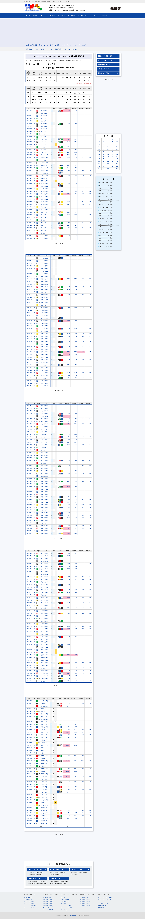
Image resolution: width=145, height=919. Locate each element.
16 (99, 147)
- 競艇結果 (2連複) (48, 905)
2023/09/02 (29, 483)
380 (76, 227)
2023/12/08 (29, 413)
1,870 (68, 579)
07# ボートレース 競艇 (105, 199)
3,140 (90, 760)
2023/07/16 (29, 623)
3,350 (68, 328)
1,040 (75, 781)
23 (108, 149)
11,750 (75, 655)
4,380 (68, 186)
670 (76, 576)
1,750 (75, 110)
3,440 (68, 183)
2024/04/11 (29, 110)
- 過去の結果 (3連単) (85, 899)
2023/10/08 (29, 444)
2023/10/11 (29, 429)
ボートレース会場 (39, 49)
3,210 (82, 760)
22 (103, 149)
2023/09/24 (29, 463)
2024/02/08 (29, 268)
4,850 (82, 528)
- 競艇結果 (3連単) (48, 899)
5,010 (68, 154)
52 (99, 164)
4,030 (90, 662)
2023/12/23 (29, 370)
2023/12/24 (29, 367)
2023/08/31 (29, 494)
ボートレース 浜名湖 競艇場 (53, 49)
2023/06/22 (29, 700)
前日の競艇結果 (84, 897)
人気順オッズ (65, 901)
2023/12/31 (29, 349)
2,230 (68, 442)
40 (117, 156)
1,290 (90, 186)
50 (112, 161)
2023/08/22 (29, 517)
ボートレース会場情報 (30, 905)
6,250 (68, 644)
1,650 (75, 372)
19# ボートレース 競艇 (105, 232)
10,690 (68, 673)
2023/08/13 (29, 568)
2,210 (68, 294)
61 (117, 166)
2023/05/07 (29, 789)
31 (99, 154)
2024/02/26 (29, 222)
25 (117, 149)
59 (108, 166)
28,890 (68, 655)
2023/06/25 (29, 668)
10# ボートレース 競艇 (105, 207)
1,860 (82, 789)
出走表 (63, 897)
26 (99, 151)
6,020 (82, 662)
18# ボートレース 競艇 (105, 229)
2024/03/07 (29, 183)
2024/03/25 (29, 154)
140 (90, 416)
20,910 (68, 662)
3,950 (68, 170)
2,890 (68, 286)
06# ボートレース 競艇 (105, 196)
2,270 (82, 157)
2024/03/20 (29, 178)
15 (117, 144)
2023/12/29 (29, 357)
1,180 (75, 729)
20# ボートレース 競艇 (105, 235)
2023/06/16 (29, 706)
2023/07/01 (29, 655)
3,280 (68, 365)
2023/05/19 (29, 768)
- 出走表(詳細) (65, 899)
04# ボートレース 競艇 (105, 191)
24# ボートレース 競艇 (105, 246)
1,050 (68, 444)
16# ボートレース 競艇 (105, 224)
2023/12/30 (29, 354)
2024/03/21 (29, 173)
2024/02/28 (29, 214)
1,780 (90, 279)
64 (108, 168)
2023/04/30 (29, 807)
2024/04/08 (29, 123)
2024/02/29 (29, 212)
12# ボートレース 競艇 (105, 213)
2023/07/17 (29, 618)
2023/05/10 (29, 776)
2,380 (82, 279)
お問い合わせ (102, 905)
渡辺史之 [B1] (44, 631)
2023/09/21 (29, 476)
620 (69, 437)
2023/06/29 (29, 662)
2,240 (82, 621)
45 (112, 159)
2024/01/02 (29, 338)
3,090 (68, 789)
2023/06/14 (29, 711)
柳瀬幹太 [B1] (44, 181)
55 (112, 164)
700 (76, 165)
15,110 (68, 139)
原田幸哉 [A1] (44, 276)
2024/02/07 (29, 271)
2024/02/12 (29, 235)
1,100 (68, 191)
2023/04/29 (29, 813)
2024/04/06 (29, 128)
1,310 (90, 528)
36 (99, 156)
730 (76, 481)
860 (90, 576)
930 (69, 670)
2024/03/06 (29, 188)
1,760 (75, 307)
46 (117, 159)
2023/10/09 (29, 439)
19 (112, 147)
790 (76, 333)
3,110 (68, 235)
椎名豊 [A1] (44, 212)
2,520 (75, 755)
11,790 (68, 416)
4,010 (68, 378)
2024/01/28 (29, 281)
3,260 (90, 424)
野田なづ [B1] (44, 478)
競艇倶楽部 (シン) (29, 897)
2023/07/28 (29, 589)
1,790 (82, 333)
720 (90, 307)
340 (90, 258)
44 (108, 159)
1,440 (75, 760)
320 (76, 222)
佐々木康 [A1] (44, 553)
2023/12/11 (29, 380)
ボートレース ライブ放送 (105, 897)
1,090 (75, 706)
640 (76, 378)
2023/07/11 (29, 631)
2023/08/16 (29, 558)
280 (76, 470)
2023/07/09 (29, 641)
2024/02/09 (29, 263)
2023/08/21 (29, 523)
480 (83, 810)
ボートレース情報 (29, 903)
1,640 (68, 568)
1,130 (68, 375)
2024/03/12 (29, 180)
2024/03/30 (29, 147)
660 (69, 227)
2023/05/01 (29, 802)
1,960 (82, 815)
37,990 (68, 352)
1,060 (68, 473)
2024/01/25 (29, 294)
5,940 (68, 372)
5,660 (75, 424)
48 (103, 161)
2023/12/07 (29, 418)
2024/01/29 (29, 276)
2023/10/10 (29, 434)
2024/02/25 (29, 225)
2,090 (68, 152)
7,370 (68, 813)
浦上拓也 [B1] (44, 183)
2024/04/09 (29, 118)
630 (90, 328)
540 (83, 294)
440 (76, 170)
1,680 (68, 706)
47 (99, 161)
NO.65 (75, 49)
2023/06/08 (29, 727)
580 (76, 354)
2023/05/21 (29, 758)
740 (76, 201)
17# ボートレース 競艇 (105, 227)
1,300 (68, 512)
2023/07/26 (29, 597)
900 (83, 204)
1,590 (90, 333)
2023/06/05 (29, 742)
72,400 (68, 533)
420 (76, 175)
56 (117, 164)
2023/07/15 (29, 628)
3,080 (68, 729)
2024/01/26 (29, 289)
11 (34, 141)
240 (90, 359)
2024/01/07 (29, 325)
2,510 (68, 781)
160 (90, 222)
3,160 (75, 732)
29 (112, 151)
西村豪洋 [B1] (44, 747)
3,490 (75, 533)
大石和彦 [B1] (44, 307)
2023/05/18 (29, 773)
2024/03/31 (29, 141)
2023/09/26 (29, 452)
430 (83, 681)
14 (112, 144)
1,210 (68, 212)
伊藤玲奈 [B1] (44, 649)
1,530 (68, 647)
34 (112, 154)
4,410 (68, 724)
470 (83, 191)
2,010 (68, 481)
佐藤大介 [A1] (44, 721)
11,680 (67, 732)
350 (76, 183)
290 (83, 589)
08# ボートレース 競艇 (105, 202)
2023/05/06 (29, 792)
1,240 (75, 815)
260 (76, 173)
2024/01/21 (29, 297)
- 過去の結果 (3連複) (85, 901)
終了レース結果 (54, 45)
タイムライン (46, 907)
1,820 (68, 258)
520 (76, 186)
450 (76, 286)
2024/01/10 (29, 312)
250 (83, 346)
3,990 (68, 214)
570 (76, 579)
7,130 (68, 434)
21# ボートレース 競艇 (105, 238)
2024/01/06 (29, 331)
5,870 (90, 352)
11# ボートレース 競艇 (105, 210)
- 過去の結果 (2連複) (85, 905)
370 (90, 204)
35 (117, 154)
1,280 (75, 416)
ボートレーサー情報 (66, 907)
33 (108, 154)
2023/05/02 (29, 800)
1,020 (75, 152)
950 (76, 636)
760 (83, 258)
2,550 (82, 465)
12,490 (68, 628)
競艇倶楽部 (29, 49)
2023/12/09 (29, 408)
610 (76, 289)
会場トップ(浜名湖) (31, 45)
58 (103, 166)
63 (103, 168)
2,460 (75, 724)
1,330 (82, 372)
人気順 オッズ (28, 899)
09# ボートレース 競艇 (105, 204)
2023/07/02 (29, 649)
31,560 (68, 424)
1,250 (82, 418)
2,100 (82, 378)
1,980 (82, 416)
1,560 (75, 141)
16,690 (68, 597)
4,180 (82, 732)
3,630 (82, 194)
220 (90, 201)
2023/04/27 (29, 820)
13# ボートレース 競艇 (105, 216)
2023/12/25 (29, 362)
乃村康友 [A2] (44, 753)
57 (99, 166)
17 (103, 147)
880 (76, 167)
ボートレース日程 (29, 907)
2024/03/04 (29, 199)
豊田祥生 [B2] (44, 297)
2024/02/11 (29, 258)
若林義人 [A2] (44, 154)
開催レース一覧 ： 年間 (36, 869)
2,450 (68, 576)
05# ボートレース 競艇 (105, 193)
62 (99, 168)
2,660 (68, 555)
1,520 (68, 421)
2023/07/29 (29, 587)
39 (112, 156)
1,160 (75, 147)
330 (90, 437)
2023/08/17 (29, 553)
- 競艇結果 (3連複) (48, 901)
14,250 (68, 486)
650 (90, 157)
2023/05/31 (29, 747)
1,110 (68, 149)
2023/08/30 (29, 497)
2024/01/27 (29, 286)
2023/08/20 (29, 528)
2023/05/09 (29, 781)
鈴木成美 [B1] (44, 452)
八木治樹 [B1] (44, 605)
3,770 (68, 157)
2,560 (68, 502)
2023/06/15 (29, 708)
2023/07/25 (29, 602)
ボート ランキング (80, 45)
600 (69, 359)
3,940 (75, 139)
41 (99, 159)
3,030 (68, 123)
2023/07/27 (29, 595)
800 (69, 678)
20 (117, 147)
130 (90, 341)
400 (76, 413)
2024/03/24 (29, 160)
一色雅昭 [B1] (44, 235)
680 (83, 579)
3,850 (82, 597)
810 (90, 418)
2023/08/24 (29, 507)
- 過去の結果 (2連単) (85, 903)
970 (69, 175)
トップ (28, 15)
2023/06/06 (29, 737)
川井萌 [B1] (44, 776)
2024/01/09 (29, 318)
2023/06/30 (29, 657)
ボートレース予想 (29, 901)
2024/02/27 (29, 220)
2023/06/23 (29, 678)
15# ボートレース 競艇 (105, 221)
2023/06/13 (29, 716)
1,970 (76, 662)
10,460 (68, 354)
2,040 (68, 592)
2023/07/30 (29, 582)
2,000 (68, 201)
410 (83, 214)
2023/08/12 (29, 574)
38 (108, 156)
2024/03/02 (29, 207)
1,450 (75, 328)
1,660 (82, 502)
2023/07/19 (29, 610)
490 (76, 123)
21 (99, 149)
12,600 (82, 352)
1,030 (68, 413)
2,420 (68, 204)
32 (103, 154)
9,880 (68, 563)
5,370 (82, 776)
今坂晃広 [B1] (44, 362)
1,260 (82, 563)
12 (34, 188)
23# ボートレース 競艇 (105, 243)
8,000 (82, 424)
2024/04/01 (29, 139)
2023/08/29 (29, 502)
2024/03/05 (29, 194)
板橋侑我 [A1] (44, 800)
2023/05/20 (29, 763)
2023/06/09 (29, 721)
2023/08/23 (29, 512)
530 (90, 729)
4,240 (68, 418)
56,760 (68, 528)
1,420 (68, 167)
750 (83, 307)
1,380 (68, 173)
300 (76, 525)
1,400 (82, 286)
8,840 (68, 279)
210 (83, 227)
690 (76, 258)
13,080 (68, 110)
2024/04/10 (29, 115)
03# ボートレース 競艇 (105, 188)
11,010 (67, 760)
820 (90, 372)
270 (76, 341)
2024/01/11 (29, 307)
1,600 (90, 502)
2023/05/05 (29, 797)
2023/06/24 (29, 673)
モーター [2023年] (67, 49)
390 (83, 175)
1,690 (82, 170)
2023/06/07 (29, 732)
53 (103, 164)
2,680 (75, 320)
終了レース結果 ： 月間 (57, 869)
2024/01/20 (29, 302)
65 (112, 168)
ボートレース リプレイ (104, 899)
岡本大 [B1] (44, 134)
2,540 (90, 628)
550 (76, 149)
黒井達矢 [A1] (44, 582)
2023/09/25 (29, 457)
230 (90, 214)
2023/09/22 (29, 470)
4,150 (68, 768)
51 (117, 161)
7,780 (75, 528)
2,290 (68, 465)
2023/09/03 (29, 478)
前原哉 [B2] (44, 110)
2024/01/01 (29, 344)
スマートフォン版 (103, 903)
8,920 (68, 727)
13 (108, 144)
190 (76, 157)
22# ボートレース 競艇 (105, 241)
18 (108, 147)
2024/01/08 (29, 320)
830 (69, 584)
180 (90, 294)
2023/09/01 (29, 489)
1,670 (75, 279)
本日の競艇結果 (47, 897)
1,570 (82, 755)
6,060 (82, 673)
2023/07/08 (29, 647)
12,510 (68, 194)
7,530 (68, 621)
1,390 (68, 318)
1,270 (68, 225)
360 (76, 154)
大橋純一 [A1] (44, 665)
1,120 (75, 204)
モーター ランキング (67, 45)
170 (90, 227)
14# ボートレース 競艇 (105, 218)
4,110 (68, 815)
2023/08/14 (29, 563)
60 (112, 166)
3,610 (75, 771)
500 (76, 421)
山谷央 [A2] (44, 429)
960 (69, 525)
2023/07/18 (29, 615)
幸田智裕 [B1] (44, 507)
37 (103, 156)
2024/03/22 (29, 167)
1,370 (68, 517)
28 (108, 151)
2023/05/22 (29, 753)
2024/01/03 (29, 333)
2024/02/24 (29, 230)
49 (108, 161)
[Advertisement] (72, 30)
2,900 (75, 352)
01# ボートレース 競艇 (105, 182)
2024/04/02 (29, 136)
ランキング (64, 910)
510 (83, 201)
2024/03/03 (29, 204)
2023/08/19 (29, 530)
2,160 (82, 186)
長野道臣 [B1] (44, 333)
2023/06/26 (29, 665)
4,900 (68, 504)
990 (69, 499)
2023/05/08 (29, 784)
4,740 (68, 333)
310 (76, 507)
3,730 (68, 141)
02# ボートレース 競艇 (105, 185)
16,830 (68, 320)
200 (90, 318)
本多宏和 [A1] (44, 380)
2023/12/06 (29, 424)
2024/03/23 (29, 165)
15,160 (67, 776)
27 (103, 151)
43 (103, 159)
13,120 (67, 771)
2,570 (68, 608)
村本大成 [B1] (44, 706)
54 (108, 164)
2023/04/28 (29, 818)
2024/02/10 (29, 260)
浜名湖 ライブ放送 (77, 869)
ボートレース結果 (48, 910)
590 (90, 170)
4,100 (90, 732)
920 (83, 608)
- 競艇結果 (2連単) (48, 903)
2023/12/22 (29, 375)
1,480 (68, 336)
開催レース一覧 (43, 45)
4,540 (76, 563)
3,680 (68, 147)
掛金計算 (63, 903)
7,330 (68, 755)
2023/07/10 (29, 636)
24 (112, 149)
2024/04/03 (29, 134)
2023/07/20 (29, 605)
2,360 (68, 289)
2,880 (68, 307)
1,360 (75, 442)
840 (69, 222)
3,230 (75, 434)
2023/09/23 (29, 468)
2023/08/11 (29, 576)
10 (34, 160)
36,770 (67, 745)
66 (117, 168)
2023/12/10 (29, 385)
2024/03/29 (29, 149)
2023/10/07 (29, 447)
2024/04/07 (29, 126)
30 (117, 151)
